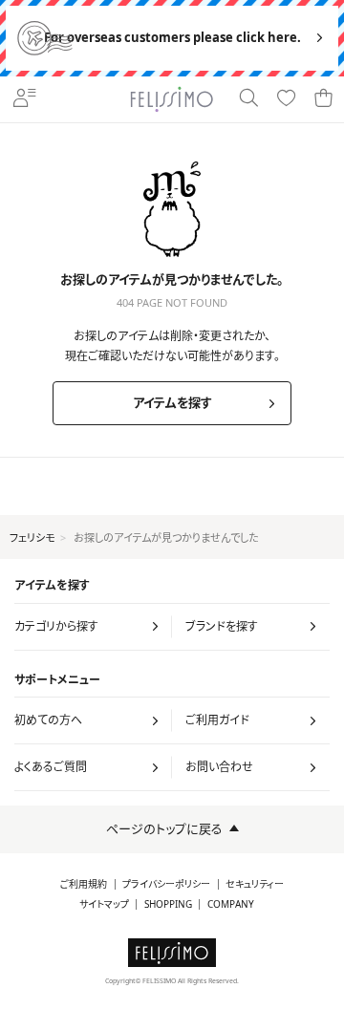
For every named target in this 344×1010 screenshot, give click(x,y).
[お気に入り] (286, 99)
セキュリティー (255, 884)
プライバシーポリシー (166, 884)
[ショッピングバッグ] (323, 99)
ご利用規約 (83, 884)
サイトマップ (104, 904)
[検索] (248, 99)
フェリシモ (32, 537)
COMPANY (230, 904)
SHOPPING (168, 904)
